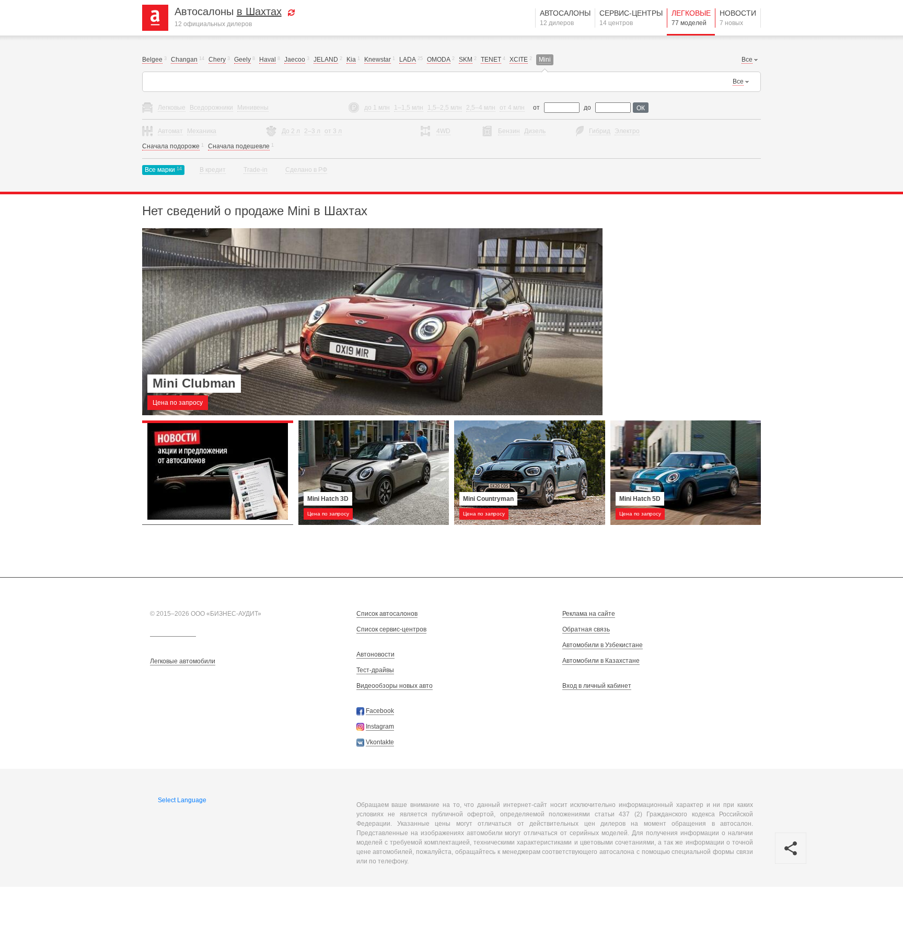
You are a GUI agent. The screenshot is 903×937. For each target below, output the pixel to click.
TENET (491, 59)
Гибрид (599, 131)
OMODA (438, 59)
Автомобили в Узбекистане (602, 645)
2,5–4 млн (480, 107)
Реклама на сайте (588, 613)
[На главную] (159, 17)
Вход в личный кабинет (596, 685)
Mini (545, 59)
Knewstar (377, 59)
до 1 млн (377, 107)
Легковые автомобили (182, 661)
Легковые (691, 18)
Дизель (535, 131)
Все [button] (747, 59)
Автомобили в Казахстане (601, 660)
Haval (267, 59)
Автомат (170, 131)
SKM (465, 59)
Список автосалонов (387, 613)
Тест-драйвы (375, 670)
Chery (217, 59)
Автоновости (375, 654)
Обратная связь (586, 629)
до (587, 107)
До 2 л (291, 131)
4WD (443, 131)
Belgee (152, 59)
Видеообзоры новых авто (394, 685)
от (536, 107)
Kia (351, 59)
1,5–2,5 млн (444, 107)
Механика (201, 131)
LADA (407, 59)
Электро (627, 131)
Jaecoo (294, 59)
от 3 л (333, 131)
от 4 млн (512, 107)
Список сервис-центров (391, 629)
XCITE (519, 59)
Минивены (253, 107)
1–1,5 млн (408, 107)
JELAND (326, 59)
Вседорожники (211, 107)
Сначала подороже (171, 146)
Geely (242, 59)
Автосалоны (565, 18)
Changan (184, 59)
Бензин (509, 131)
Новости (738, 18)
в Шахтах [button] (259, 11)
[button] (291, 11)
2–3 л (312, 131)
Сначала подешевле (239, 146)
